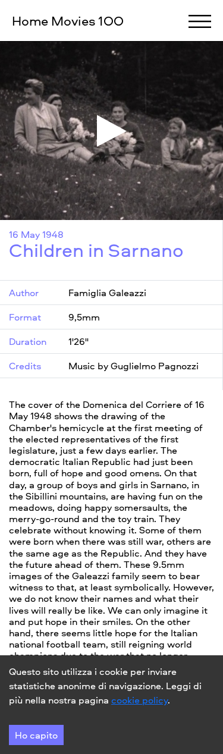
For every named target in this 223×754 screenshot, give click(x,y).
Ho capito (36, 735)
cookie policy (139, 699)
